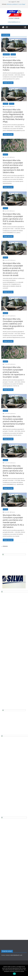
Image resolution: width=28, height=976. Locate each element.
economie (5, 103)
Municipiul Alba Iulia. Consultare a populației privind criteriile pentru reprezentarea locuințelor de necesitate (14, 421)
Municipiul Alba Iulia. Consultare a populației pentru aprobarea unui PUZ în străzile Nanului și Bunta (13, 470)
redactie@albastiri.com (16, 955)
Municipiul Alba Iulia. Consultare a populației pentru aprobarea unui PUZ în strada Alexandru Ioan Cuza (13, 219)
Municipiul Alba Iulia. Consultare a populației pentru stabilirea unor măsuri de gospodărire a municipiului (13, 324)
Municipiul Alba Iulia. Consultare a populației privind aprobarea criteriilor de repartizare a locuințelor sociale (14, 372)
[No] (26, 970)
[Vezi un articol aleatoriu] (25, 27)
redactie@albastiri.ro (14, 22)
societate (13, 54)
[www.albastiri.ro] (3, 27)
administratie (6, 54)
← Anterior (4, 546)
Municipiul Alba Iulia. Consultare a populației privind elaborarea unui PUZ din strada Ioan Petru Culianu (14, 65)
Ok (14, 973)
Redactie (14, 57)
